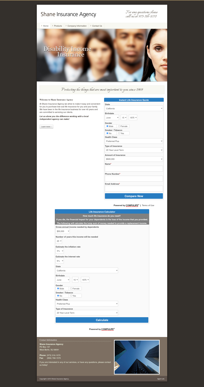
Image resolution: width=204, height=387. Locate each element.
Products (58, 25)
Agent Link (160, 379)
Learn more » (46, 126)
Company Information (77, 25)
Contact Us (97, 25)
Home (45, 25)
